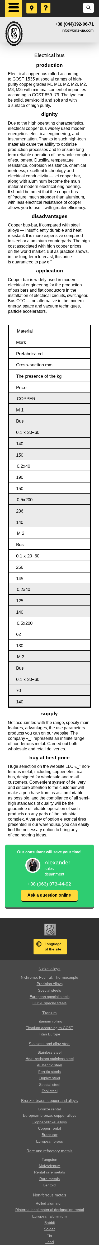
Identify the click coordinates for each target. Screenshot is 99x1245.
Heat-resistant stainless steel (50, 1059)
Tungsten (49, 1159)
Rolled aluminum (50, 1203)
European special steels (49, 997)
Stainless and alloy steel (49, 1044)
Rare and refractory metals (49, 1151)
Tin (49, 1235)
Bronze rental (49, 1109)
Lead (49, 1242)
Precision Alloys (50, 984)
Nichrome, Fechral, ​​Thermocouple (49, 977)
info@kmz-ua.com (78, 30)
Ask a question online (49, 895)
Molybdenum (49, 1166)
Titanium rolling (49, 1021)
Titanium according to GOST (49, 1028)
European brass (49, 1141)
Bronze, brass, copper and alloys (49, 1100)
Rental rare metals (49, 1172)
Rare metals (49, 1179)
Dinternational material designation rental (49, 1210)
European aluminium (49, 1216)
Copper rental (49, 1128)
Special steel (49, 1084)
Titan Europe (49, 1034)
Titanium (49, 1013)
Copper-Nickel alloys (49, 1122)
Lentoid (49, 1185)
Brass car (50, 1135)
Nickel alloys (49, 969)
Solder (49, 1229)
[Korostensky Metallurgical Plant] (14, 33)
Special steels (49, 990)
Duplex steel (49, 1078)
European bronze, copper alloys (49, 1115)
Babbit (49, 1222)
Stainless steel (49, 1052)
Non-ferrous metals (49, 1195)
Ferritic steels (49, 1071)
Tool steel (50, 1091)
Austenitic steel (49, 1065)
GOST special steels (49, 1003)
